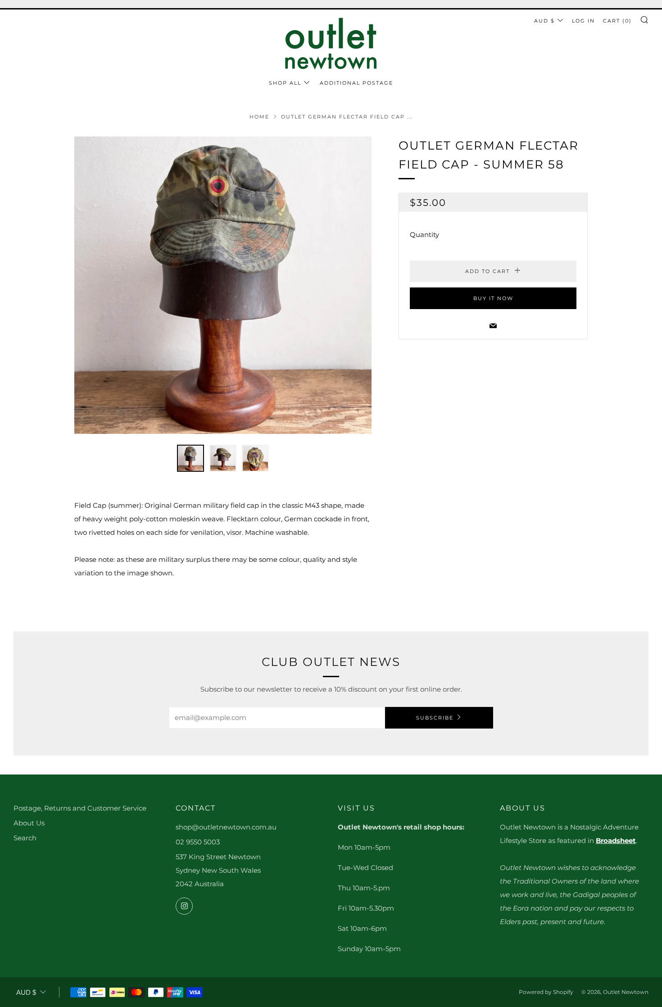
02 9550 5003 (198, 842)
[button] (190, 458)
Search (25, 838)
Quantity (424, 235)
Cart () (617, 21)
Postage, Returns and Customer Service (80, 808)
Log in (583, 21)
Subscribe (434, 718)
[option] (223, 285)
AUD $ (544, 21)
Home (259, 117)
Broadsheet (616, 840)
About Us (29, 823)
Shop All (285, 83)
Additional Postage (356, 83)
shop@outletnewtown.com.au (226, 827)
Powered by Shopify (546, 992)
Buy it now (493, 299)
